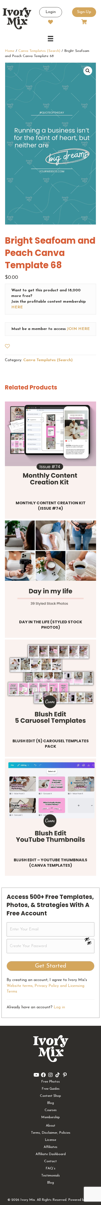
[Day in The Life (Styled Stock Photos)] (50, 566)
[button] (87, 70)
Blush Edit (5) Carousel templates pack (51, 743)
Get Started (50, 966)
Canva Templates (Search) (39, 51)
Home (9, 51)
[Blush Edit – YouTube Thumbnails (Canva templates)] (50, 804)
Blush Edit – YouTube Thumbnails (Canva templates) (50, 862)
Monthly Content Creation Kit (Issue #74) (51, 505)
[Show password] (89, 939)
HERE (17, 307)
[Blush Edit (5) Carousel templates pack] (50, 685)
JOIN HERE (78, 329)
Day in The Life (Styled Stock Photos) (50, 624)
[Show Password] (89, 944)
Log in (59, 1007)
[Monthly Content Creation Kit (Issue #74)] (50, 447)
